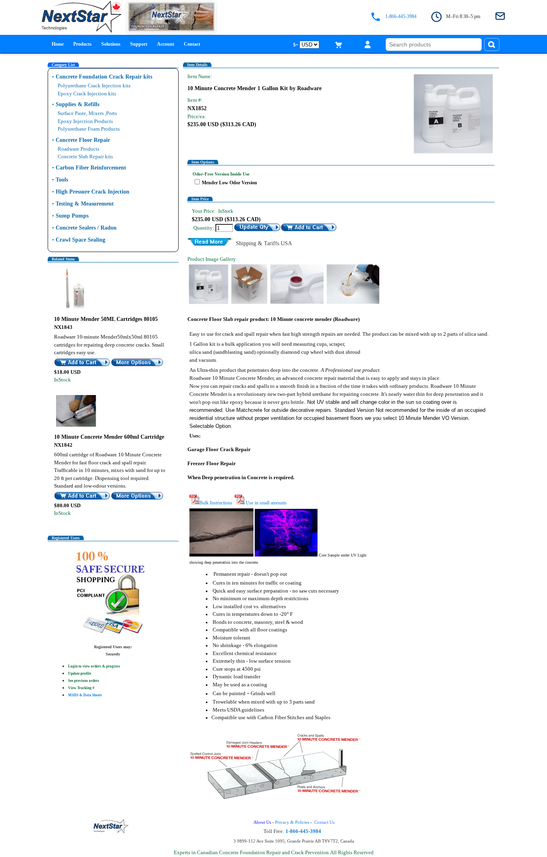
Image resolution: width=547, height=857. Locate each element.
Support (138, 44)
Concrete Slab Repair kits (85, 156)
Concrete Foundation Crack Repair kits (104, 77)
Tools (62, 180)
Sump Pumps (72, 216)
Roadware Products (78, 149)
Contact (192, 44)
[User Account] (367, 44)
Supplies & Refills (77, 104)
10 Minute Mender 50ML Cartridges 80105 (106, 319)
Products (82, 44)
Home (58, 44)
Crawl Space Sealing (80, 240)
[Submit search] (491, 44)
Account (165, 44)
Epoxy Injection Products (85, 121)
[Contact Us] (500, 16)
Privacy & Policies (292, 822)
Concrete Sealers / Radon (86, 228)
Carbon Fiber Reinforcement (91, 168)
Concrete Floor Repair (83, 140)
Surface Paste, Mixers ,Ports (87, 113)
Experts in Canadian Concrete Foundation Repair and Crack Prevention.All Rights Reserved (274, 852)
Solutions (111, 44)
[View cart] (339, 44)
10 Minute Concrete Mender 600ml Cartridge (109, 437)
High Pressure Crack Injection (92, 192)
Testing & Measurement (85, 204)
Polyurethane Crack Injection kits (94, 86)
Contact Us (325, 822)
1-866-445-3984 (400, 16)
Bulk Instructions (215, 503)
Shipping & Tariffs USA (264, 242)
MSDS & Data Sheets (85, 695)
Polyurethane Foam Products (89, 129)
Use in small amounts (266, 503)
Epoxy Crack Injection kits (87, 94)
